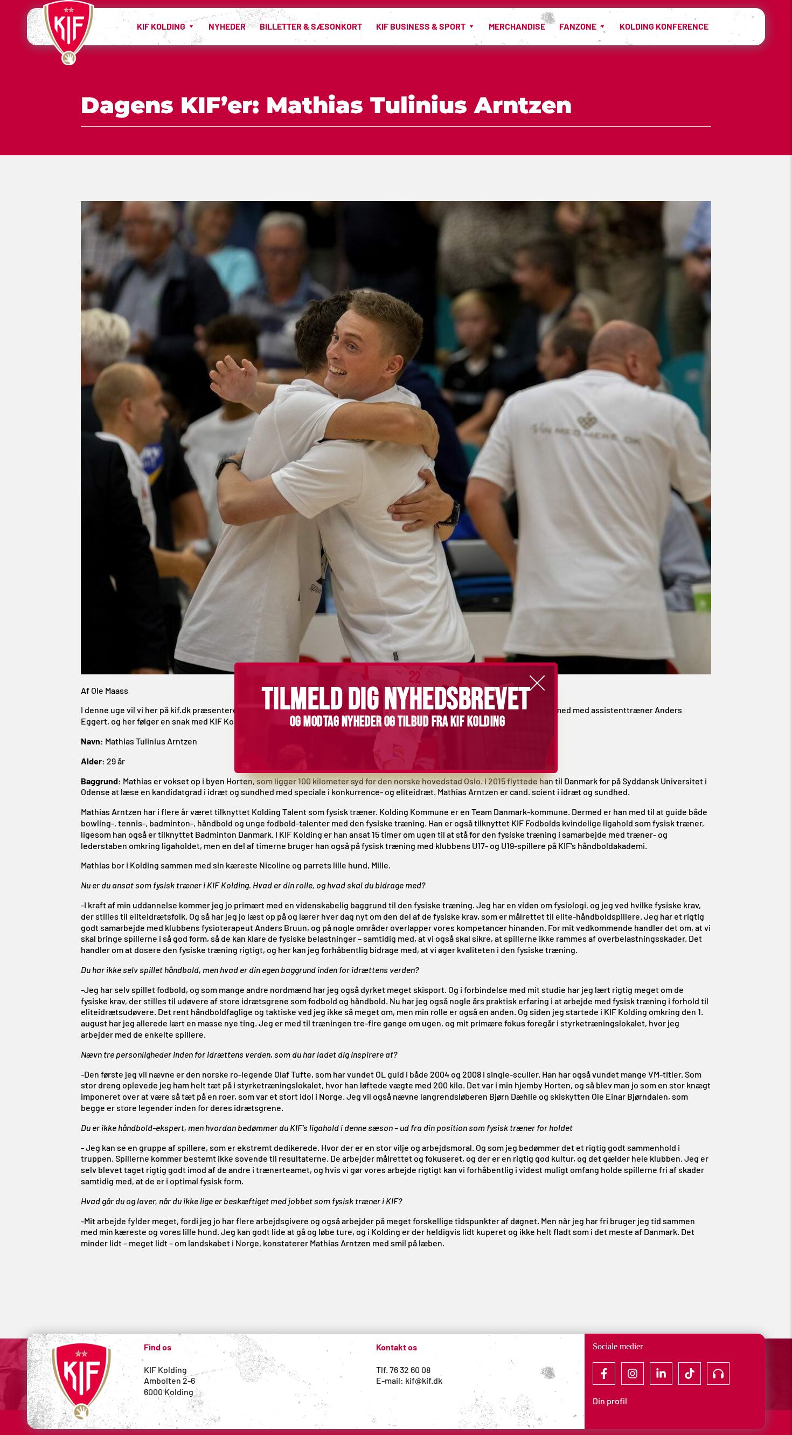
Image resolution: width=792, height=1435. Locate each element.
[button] (537, 683)
